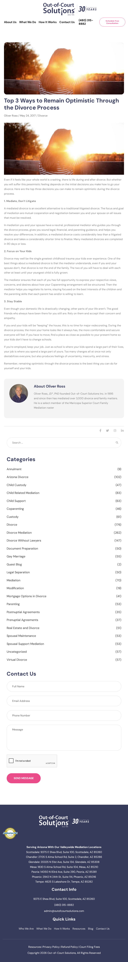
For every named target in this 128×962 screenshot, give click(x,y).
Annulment (14, 469)
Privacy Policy (51, 947)
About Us (10, 22)
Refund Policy (69, 947)
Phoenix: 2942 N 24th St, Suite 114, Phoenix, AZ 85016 (64, 877)
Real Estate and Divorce (23, 628)
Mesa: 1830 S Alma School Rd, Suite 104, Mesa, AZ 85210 (64, 867)
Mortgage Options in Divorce (26, 596)
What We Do (27, 22)
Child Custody (16, 485)
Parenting (13, 604)
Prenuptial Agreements (22, 620)
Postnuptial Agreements (23, 612)
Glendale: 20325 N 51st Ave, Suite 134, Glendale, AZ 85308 (64, 862)
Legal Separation (18, 572)
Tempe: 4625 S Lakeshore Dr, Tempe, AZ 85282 (64, 881)
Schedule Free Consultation (112, 22)
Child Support (16, 501)
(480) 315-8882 (86, 22)
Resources (78, 928)
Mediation (13, 580)
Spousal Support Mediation (25, 644)
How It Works (48, 22)
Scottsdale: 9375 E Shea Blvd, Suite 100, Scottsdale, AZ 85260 (64, 852)
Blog (90, 928)
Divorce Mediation (19, 533)
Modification (15, 588)
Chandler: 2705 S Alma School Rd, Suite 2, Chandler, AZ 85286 (64, 857)
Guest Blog (14, 564)
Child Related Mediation (23, 493)
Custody (12, 517)
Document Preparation (22, 549)
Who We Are (26, 928)
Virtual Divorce (17, 660)
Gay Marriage (16, 556)
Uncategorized (17, 652)
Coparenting (15, 509)
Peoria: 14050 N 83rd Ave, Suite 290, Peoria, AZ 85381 (64, 872)
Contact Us (67, 22)
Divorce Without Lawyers (24, 541)
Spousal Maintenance (21, 636)
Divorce (43, 115)
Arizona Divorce (17, 477)
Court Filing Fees (89, 947)
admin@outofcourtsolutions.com (64, 911)
